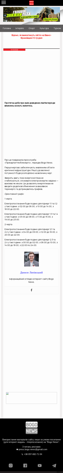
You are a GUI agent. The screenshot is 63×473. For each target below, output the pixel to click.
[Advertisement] (31, 76)
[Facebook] (31, 290)
